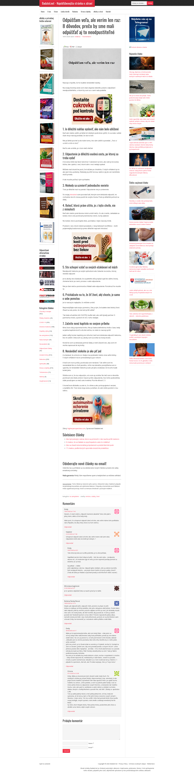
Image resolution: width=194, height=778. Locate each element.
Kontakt (108, 11)
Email (90, 747)
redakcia (77, 37)
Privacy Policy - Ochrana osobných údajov (132, 764)
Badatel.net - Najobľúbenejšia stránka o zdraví (67, 3)
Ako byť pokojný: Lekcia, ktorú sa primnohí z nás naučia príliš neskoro (92, 439)
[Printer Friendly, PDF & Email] (72, 47)
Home (42, 11)
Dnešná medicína (45, 327)
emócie (88, 496)
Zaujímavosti (43, 381)
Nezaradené (43, 344)
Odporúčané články (45, 348)
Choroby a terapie (45, 311)
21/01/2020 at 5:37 (69, 588)
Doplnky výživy (44, 331)
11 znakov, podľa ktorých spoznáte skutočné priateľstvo (87, 448)
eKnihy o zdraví (98, 11)
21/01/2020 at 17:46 (71, 534)
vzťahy (93, 496)
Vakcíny (41, 377)
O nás (49, 11)
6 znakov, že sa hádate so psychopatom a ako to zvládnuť (88, 442)
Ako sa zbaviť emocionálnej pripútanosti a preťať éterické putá (89, 445)
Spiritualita (42, 364)
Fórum (56, 11)
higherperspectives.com (76, 428)
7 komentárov (86, 37)
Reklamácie (151, 764)
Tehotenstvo (43, 372)
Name (90, 743)
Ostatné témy (43, 355)
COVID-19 (42, 322)
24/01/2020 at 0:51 (72, 550)
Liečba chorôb (65, 11)
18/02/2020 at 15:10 (70, 603)
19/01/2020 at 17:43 (70, 511)
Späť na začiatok (44, 764)
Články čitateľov (44, 318)
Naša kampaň (44, 340)
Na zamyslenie (74, 496)
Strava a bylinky (86, 11)
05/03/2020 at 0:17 (71, 631)
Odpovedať (68, 527)
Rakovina (75, 11)
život (98, 496)
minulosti (73, 194)
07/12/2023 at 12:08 (73, 673)
